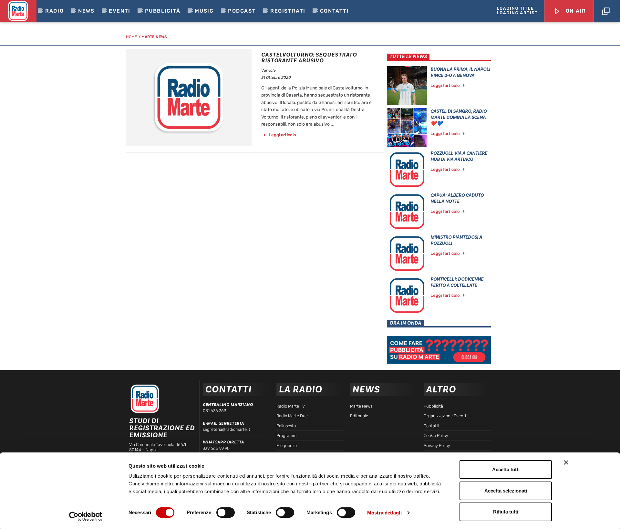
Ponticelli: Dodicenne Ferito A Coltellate (456, 282)
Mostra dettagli (384, 512)
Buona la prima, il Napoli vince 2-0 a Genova (460, 72)
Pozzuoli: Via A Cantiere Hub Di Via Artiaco (458, 156)
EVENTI (119, 11)
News (86, 11)
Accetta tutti (506, 469)
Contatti (334, 11)
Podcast (242, 11)
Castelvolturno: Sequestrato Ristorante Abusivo (309, 57)
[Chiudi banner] (566, 462)
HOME (131, 37)
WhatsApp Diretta (223, 442)
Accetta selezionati (505, 490)
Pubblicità (163, 11)
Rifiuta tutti (505, 511)
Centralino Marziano (228, 404)
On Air (575, 11)
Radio (54, 11)
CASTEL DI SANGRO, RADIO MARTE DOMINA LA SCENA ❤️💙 (458, 117)
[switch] (225, 512)
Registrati (287, 11)
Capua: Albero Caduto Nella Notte (457, 198)
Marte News (154, 37)
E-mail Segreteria (223, 423)
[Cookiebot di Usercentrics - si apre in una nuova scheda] (85, 516)
